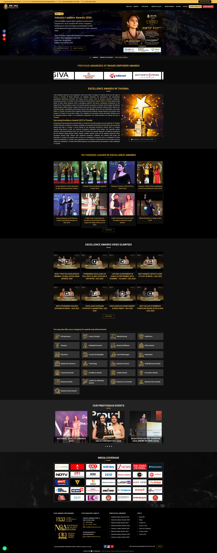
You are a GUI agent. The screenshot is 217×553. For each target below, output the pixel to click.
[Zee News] (124, 467)
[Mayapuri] (140, 490)
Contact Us (142, 523)
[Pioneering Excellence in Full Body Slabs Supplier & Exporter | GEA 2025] (94, 261)
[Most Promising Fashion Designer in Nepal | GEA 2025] (67, 294)
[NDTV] (62, 475)
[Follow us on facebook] (4, 31)
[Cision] (77, 498)
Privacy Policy (143, 531)
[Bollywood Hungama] (124, 490)
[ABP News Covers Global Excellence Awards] (77, 467)
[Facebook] (105, 546)
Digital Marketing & (116, 551)
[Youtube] (112, 546)
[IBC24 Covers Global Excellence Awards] (62, 482)
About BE (129, 6)
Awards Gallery (156, 6)
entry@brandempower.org (93, 527)
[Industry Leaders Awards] (66, 535)
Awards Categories (106, 57)
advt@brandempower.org (93, 536)
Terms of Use (143, 525)
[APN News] (140, 482)
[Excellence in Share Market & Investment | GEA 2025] (122, 294)
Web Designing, (106, 551)
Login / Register (208, 6)
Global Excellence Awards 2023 (120, 534)
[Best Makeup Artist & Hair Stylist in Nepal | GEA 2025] (150, 261)
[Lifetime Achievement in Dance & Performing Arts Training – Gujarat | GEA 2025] (122, 261)
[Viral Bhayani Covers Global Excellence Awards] (77, 482)
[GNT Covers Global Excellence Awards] (93, 467)
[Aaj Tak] (62, 498)
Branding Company (128, 551)
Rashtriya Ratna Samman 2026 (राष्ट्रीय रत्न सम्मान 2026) (145, 439)
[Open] (139, 6)
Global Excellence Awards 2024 (120, 525)
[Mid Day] (108, 467)
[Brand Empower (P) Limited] (11, 6)
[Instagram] (108, 546)
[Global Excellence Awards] (66, 519)
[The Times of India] (140, 467)
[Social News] (140, 498)
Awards (135, 6)
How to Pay (142, 534)
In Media (178, 6)
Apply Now (145, 6)
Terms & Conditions (145, 528)
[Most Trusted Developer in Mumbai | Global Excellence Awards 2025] (67, 261)
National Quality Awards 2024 (120, 523)
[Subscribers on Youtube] (4, 39)
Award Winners (169, 6)
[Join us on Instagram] (4, 35)
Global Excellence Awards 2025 (120, 520)
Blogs (141, 520)
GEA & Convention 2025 (108, 441)
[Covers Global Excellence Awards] (155, 467)
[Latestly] (124, 482)
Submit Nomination (205, 1)
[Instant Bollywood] (108, 498)
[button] (105, 446)
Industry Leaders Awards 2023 (120, 528)
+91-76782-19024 (91, 524)
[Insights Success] (93, 498)
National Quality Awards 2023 (71, 439)
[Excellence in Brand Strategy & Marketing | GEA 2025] (94, 294)
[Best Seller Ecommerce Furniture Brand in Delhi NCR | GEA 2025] (150, 294)
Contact (185, 6)
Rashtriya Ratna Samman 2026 (120, 517)
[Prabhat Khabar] (108, 490)
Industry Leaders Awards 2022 (120, 537)
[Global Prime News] (155, 490)
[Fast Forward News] (124, 498)
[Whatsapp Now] (5, 548)
